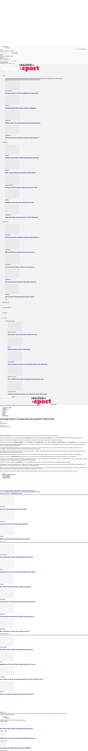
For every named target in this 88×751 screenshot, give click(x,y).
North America (6, 415)
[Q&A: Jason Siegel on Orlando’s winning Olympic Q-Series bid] (7, 690)
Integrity (14, 405)
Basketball (20, 78)
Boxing (23, 78)
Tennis (29, 79)
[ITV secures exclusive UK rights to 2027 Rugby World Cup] (12, 278)
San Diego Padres (6, 476)
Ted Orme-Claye (3, 423)
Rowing (11, 79)
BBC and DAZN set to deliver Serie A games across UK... (15, 631)
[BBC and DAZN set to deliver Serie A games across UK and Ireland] (12, 248)
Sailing (17, 79)
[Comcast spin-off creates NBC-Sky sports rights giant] (7, 520)
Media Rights (5, 221)
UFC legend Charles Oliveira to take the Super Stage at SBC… (21, 187)
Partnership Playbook (7, 307)
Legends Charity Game (10, 320)
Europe (9, 346)
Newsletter (5, 312)
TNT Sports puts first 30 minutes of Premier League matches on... (17, 616)
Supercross (21, 79)
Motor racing (53, 78)
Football (39, 78)
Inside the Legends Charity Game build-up (19, 349)
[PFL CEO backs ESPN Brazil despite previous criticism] (12, 293)
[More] (25, 484)
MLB (4, 413)
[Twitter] (7, 484)
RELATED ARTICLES (5, 493)
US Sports (5, 412)
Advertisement (8, 214)
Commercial (2, 676)
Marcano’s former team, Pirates (64, 462)
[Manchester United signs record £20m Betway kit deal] (12, 198)
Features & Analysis (12, 331)
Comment (7, 294)
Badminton (12, 78)
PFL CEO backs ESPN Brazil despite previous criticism (19, 296)
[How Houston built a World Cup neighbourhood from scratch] (12, 89)
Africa (1, 569)
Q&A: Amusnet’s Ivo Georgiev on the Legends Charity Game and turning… (28, 364)
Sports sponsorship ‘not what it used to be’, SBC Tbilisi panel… (22, 217)
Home (1, 405)
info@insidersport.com (9, 714)
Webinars (2, 57)
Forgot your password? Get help (6, 56)
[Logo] (10, 71)
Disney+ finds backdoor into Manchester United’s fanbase (20, 172)
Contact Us (7, 47)
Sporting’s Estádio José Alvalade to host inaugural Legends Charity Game (27, 394)
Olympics (58, 78)
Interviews (2, 691)
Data (6, 299)
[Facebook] (2, 484)
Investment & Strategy (7, 405)
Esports (35, 78)
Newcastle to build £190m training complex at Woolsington (20, 108)
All (5, 78)
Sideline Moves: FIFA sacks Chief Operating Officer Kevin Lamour (17, 572)
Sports (4, 75)
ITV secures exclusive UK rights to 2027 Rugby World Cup (20, 282)
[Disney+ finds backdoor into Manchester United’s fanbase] (12, 168)
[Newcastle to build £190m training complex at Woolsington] (12, 104)
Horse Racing (45, 78)
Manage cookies (21, 720)
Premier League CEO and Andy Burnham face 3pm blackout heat (22, 123)
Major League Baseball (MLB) (9, 474)
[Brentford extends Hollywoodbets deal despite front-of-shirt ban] (12, 154)
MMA (49, 78)
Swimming (25, 79)
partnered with (17, 462)
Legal (4, 411)
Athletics (8, 78)
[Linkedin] (11, 484)
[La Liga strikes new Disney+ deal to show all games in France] (12, 263)
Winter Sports (37, 79)
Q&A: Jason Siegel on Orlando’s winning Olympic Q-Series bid (17, 694)
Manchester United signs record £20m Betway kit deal (19, 202)
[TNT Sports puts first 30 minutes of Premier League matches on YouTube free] (12, 134)
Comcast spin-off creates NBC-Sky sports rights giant (14, 524)
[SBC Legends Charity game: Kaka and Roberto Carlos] (15, 330)
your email (14, 60)
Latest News (5, 409)
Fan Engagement (8, 90)
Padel (9, 79)
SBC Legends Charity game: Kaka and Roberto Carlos (22, 334)
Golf (42, 78)
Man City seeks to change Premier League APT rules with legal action (20, 490)
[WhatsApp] (16, 484)
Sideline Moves (6, 302)
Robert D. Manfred (6, 475)
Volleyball (32, 79)
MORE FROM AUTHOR (16, 493)
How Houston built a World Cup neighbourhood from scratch (21, 93)
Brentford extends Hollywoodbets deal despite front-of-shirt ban (22, 157)
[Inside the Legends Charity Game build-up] (15, 345)
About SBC (5, 46)
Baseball (16, 78)
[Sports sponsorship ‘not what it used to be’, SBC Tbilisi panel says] (12, 213)
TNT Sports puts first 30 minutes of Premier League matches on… (22, 137)
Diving (33, 78)
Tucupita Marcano (6, 477)
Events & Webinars (9, 185)
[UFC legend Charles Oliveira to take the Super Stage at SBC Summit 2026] (12, 183)
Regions (4, 414)
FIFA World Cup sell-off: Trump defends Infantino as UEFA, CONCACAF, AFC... (22, 679)
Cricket (26, 78)
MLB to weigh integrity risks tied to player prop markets (15, 538)
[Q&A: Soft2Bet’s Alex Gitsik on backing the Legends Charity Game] (15, 375)
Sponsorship (5, 142)
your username (15, 52)
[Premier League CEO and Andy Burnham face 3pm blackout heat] (12, 119)
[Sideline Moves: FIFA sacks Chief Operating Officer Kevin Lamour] (7, 568)
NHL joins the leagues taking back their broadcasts (13, 509)
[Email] (21, 484)
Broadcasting (8, 120)
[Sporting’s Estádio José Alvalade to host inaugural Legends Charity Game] (15, 390)
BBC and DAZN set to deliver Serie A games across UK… (20, 252)
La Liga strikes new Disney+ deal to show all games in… (20, 267)
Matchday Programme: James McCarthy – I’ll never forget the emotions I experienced (22, 491)
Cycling (30, 78)
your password (15, 53)
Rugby (14, 79)
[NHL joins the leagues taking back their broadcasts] (7, 505)
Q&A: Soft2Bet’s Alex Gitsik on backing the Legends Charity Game (26, 379)
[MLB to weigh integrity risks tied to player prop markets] (7, 535)
